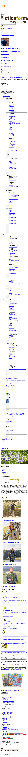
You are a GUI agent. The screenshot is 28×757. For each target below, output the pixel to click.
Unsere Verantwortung (8, 712)
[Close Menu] (7, 233)
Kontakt (5, 698)
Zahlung (5, 718)
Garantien (5, 722)
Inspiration (4, 469)
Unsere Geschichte (7, 709)
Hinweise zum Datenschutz (9, 728)
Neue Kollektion (6, 96)
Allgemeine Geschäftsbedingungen (10, 729)
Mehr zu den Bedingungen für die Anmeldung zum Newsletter (12, 85)
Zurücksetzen (3, 25)
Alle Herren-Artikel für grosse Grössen (17, 339)
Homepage (5, 472)
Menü (2, 15)
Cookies (5, 725)
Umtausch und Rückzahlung (9, 720)
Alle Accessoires (12, 203)
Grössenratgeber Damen (8, 702)
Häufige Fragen (6, 699)
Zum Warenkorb (4, 448)
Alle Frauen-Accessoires (14, 294)
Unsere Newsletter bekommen (9, 440)
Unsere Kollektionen (7, 713)
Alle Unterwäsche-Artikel (14, 163)
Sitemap (5, 727)
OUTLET (5, 374)
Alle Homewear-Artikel (14, 171)
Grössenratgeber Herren (8, 701)
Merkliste (5, 438)
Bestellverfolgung (7, 697)
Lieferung (5, 719)
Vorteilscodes (6, 714)
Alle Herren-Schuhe (13, 186)
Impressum (3, 755)
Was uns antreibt (6, 711)
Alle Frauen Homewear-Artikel (15, 283)
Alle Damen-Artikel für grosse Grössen (17, 369)
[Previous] (2, 32)
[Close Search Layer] (2, 30)
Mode (3, 470)
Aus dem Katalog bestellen (9, 439)
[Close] (1, 13)
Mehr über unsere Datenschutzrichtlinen (13, 669)
